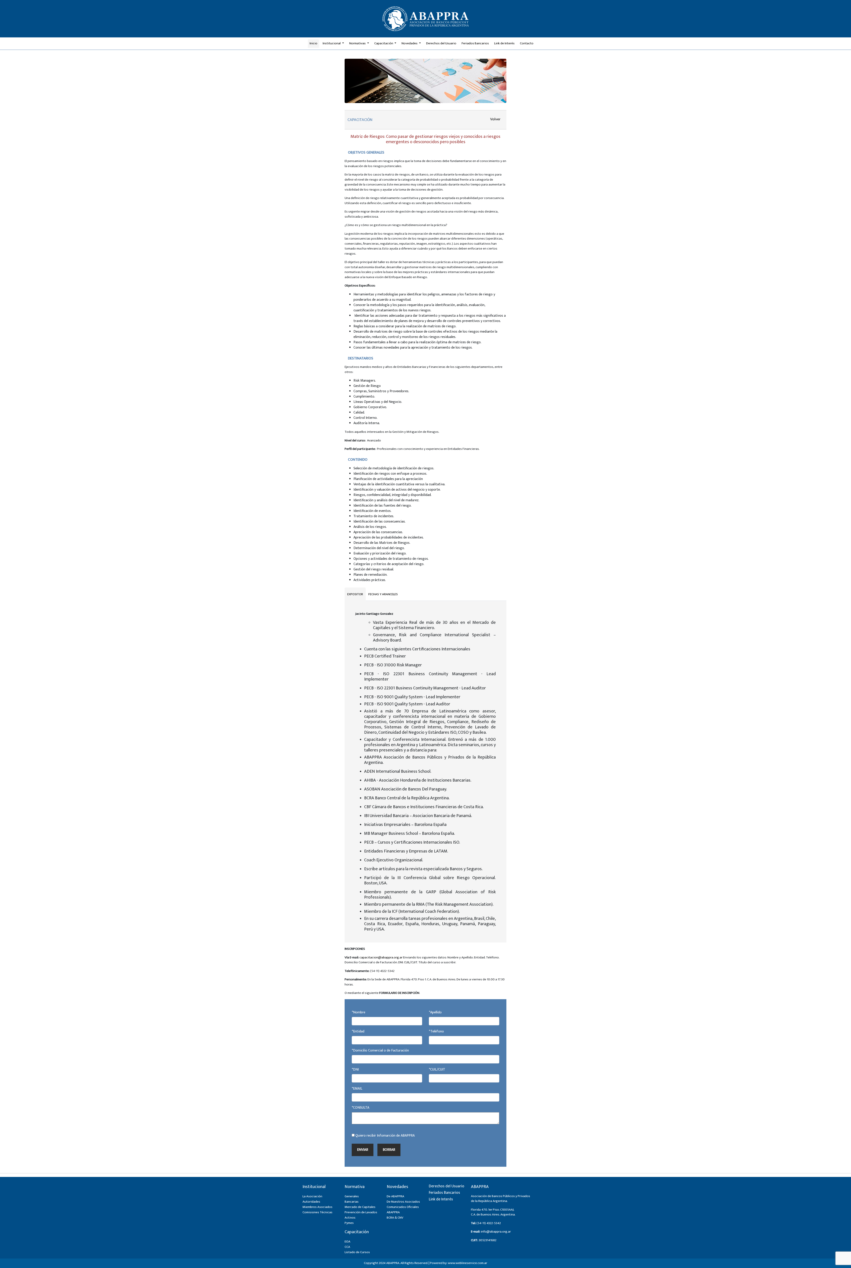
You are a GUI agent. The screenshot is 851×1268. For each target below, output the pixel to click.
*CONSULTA (360, 1107)
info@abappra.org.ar (496, 1231)
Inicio (313, 43)
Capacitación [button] (384, 43)
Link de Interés (504, 43)
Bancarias (352, 1201)
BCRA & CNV (395, 1217)
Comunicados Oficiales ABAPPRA (403, 1209)
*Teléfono (436, 1031)
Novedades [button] (410, 43)
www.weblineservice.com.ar (467, 1263)
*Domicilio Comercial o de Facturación (380, 1050)
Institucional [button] (332, 43)
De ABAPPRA (395, 1196)
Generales (352, 1196)
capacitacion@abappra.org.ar (380, 957)
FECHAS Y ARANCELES (383, 594)
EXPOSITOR (355, 594)
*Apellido (435, 1012)
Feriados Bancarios (475, 43)
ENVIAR (362, 1150)
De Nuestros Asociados (403, 1201)
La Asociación (312, 1196)
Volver (495, 119)
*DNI (355, 1069)
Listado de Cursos (357, 1252)
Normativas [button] (357, 43)
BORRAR (389, 1150)
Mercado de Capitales (360, 1207)
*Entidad (358, 1031)
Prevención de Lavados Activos (361, 1214)
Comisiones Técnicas (317, 1212)
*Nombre (358, 1012)
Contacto (526, 43)
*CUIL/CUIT (437, 1069)
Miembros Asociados (317, 1207)
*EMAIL (357, 1088)
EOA (347, 1241)
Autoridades (311, 1201)
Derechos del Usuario (441, 43)
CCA (347, 1247)
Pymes (349, 1223)
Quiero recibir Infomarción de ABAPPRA (385, 1135)
